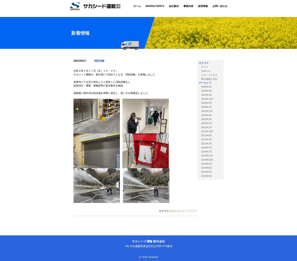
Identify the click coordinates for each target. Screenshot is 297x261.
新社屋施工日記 (209, 79)
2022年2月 (206, 123)
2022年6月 (206, 115)
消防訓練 (99, 60)
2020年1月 (206, 151)
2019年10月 (207, 159)
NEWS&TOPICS (155, 6)
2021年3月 (206, 139)
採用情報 (203, 6)
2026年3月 (206, 86)
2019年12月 (207, 155)
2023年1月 (206, 107)
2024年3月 (206, 95)
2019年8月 (206, 167)
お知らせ (174, 211)
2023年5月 (206, 103)
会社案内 (174, 6)
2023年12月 (207, 99)
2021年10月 (207, 131)
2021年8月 (206, 135)
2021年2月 (206, 143)
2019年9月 (206, 163)
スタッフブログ (188, 211)
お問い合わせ (220, 6)
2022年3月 (206, 119)
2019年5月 (206, 176)
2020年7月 (206, 147)
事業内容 (188, 6)
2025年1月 (206, 90)
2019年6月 (206, 171)
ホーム (137, 6)
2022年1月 (206, 127)
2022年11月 (207, 111)
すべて (204, 66)
